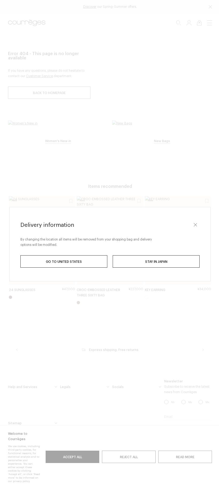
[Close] (195, 225)
